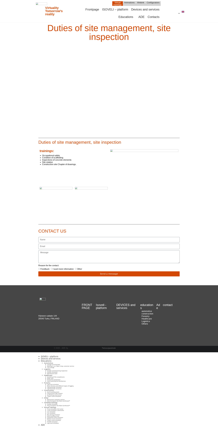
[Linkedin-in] (169, 14)
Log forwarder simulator (54, 387)
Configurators (153, 2)
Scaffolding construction (54, 395)
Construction (49, 390)
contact (168, 305)
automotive (147, 311)
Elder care (50, 378)
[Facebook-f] (41, 431)
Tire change (50, 367)
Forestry (47, 383)
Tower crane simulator (54, 396)
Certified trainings (50, 402)
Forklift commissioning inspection (57, 371)
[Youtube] (169, 7)
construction (147, 314)
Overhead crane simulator (55, 417)
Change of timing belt (53, 364)
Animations (129, 2)
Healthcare (48, 375)
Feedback (44, 269)
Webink (140, 2)
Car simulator (51, 412)
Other (79, 269)
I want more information (63, 269)
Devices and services (145, 9)
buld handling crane (53, 392)
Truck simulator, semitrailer (55, 410)
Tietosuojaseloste (109, 348)
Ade (158, 306)
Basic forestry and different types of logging (60, 386)
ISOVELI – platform (115, 9)
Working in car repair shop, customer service (60, 366)
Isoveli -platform (101, 306)
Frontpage (92, 9)
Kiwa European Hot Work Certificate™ (58, 401)
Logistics (47, 369)
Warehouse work (52, 373)
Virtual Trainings (50, 407)
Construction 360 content (55, 393)
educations (146, 306)
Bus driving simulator (53, 415)
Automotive (48, 363)
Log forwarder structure (54, 389)
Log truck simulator (53, 384)
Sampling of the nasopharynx (56, 377)
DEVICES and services (125, 306)
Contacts (153, 17)
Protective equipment (53, 380)
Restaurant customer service (56, 399)
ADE (141, 17)
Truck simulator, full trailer (55, 409)
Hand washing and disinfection (56, 381)
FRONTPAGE (87, 306)
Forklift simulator (52, 372)
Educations (125, 17)
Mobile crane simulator (54, 419)
